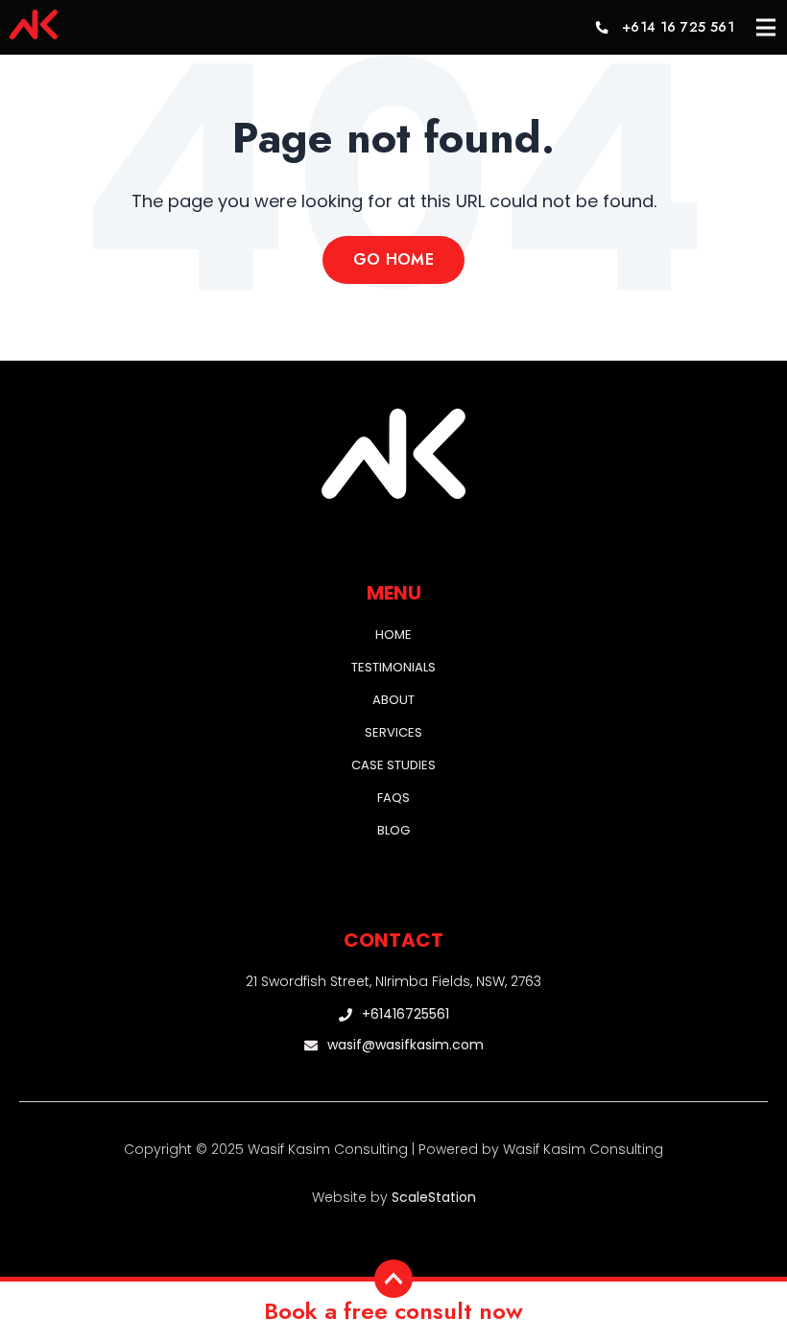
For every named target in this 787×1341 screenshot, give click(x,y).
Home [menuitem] (393, 634)
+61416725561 (405, 1014)
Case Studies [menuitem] (393, 765)
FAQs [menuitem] (393, 797)
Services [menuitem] (393, 732)
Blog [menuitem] (393, 830)
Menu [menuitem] (394, 592)
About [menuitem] (393, 700)
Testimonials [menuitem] (393, 667)
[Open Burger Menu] (766, 28)
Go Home (393, 259)
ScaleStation (434, 1197)
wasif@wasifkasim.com (405, 1045)
